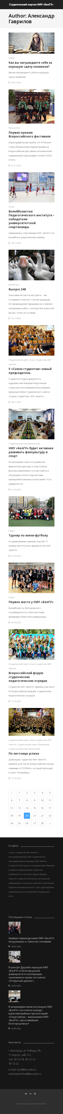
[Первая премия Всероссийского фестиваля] (31, 106)
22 (42, 815)
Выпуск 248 (17, 289)
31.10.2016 (16, 489)
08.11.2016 (16, 402)
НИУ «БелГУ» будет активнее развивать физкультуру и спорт (31, 452)
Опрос (12, 58)
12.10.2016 (16, 778)
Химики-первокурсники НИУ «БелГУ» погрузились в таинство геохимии (31, 940)
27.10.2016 (16, 555)
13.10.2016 (16, 701)
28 (42, 823)
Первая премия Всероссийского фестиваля (29, 135)
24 (11, 823)
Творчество (14, 127)
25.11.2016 (16, 165)
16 (42, 808)
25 (19, 823)
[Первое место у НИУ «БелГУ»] (31, 578)
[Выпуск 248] (31, 265)
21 (34, 815)
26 (27, 823)
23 (49, 815)
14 (27, 808)
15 (34, 808)
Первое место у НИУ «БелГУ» (31, 602)
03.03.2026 (16, 1028)
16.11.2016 (16, 318)
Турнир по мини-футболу (28, 535)
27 (34, 823)
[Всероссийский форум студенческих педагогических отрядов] (31, 644)
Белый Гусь (14, 284)
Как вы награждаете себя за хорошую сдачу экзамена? (30, 65)
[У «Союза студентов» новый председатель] (31, 340)
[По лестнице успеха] (31, 722)
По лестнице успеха (24, 753)
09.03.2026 (16, 946)
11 (49, 800)
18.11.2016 (16, 243)
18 (11, 815)
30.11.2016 (16, 82)
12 (11, 808)
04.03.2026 (16, 985)
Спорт (12, 206)
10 (42, 800)
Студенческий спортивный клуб (24, 443)
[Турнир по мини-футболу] (31, 511)
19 (19, 815)
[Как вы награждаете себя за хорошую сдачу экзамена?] (31, 43)
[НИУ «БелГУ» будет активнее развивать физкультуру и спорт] (31, 424)
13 (19, 808)
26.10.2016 (16, 622)
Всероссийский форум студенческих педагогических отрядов (28, 677)
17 (49, 808)
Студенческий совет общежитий (33, 744)
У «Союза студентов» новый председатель (30, 371)
